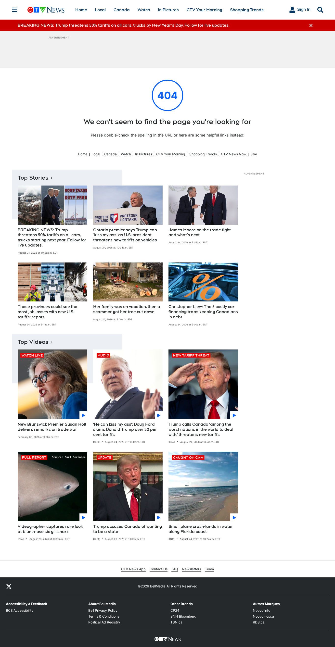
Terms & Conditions (103, 616)
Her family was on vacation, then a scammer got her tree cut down (126, 309)
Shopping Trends (247, 10)
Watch (144, 10)
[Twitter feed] (9, 586)
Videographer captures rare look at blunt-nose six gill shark (50, 529)
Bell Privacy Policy (102, 610)
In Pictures (168, 10)
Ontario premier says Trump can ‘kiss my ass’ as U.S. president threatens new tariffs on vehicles (125, 235)
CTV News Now (233, 154)
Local (100, 10)
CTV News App (133, 569)
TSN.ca (176, 622)
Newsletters (191, 569)
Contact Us (159, 569)
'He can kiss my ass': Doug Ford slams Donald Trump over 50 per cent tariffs (125, 429)
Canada (122, 10)
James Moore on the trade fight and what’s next (199, 232)
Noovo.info (261, 610)
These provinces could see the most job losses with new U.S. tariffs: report (47, 311)
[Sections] (15, 10)
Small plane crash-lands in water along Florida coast (200, 529)
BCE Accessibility (19, 610)
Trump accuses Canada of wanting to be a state (127, 529)
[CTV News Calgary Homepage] (45, 10)
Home (81, 10)
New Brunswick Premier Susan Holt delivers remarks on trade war (52, 427)
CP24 (174, 610)
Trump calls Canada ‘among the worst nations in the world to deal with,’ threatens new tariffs (200, 429)
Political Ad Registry (104, 622)
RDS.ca (259, 622)
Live (253, 154)
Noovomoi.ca (263, 616)
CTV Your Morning (204, 10)
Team (209, 569)
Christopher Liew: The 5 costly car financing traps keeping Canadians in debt (203, 311)
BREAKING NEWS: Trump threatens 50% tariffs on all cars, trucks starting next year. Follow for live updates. (52, 238)
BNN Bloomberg (183, 616)
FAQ (174, 569)
